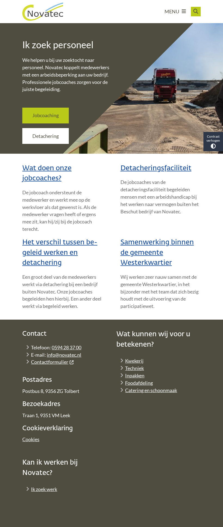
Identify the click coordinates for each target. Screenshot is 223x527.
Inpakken (134, 375)
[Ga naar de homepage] (42, 11)
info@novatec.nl (64, 355)
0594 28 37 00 (66, 347)
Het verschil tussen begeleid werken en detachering (59, 252)
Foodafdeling (139, 383)
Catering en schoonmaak (151, 390)
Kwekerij (134, 361)
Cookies (30, 439)
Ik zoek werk (44, 489)
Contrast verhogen (213, 138)
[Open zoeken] (196, 12)
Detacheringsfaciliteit (155, 168)
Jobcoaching (45, 115)
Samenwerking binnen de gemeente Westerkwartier (157, 252)
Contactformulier (49, 362)
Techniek (134, 368)
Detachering (45, 136)
